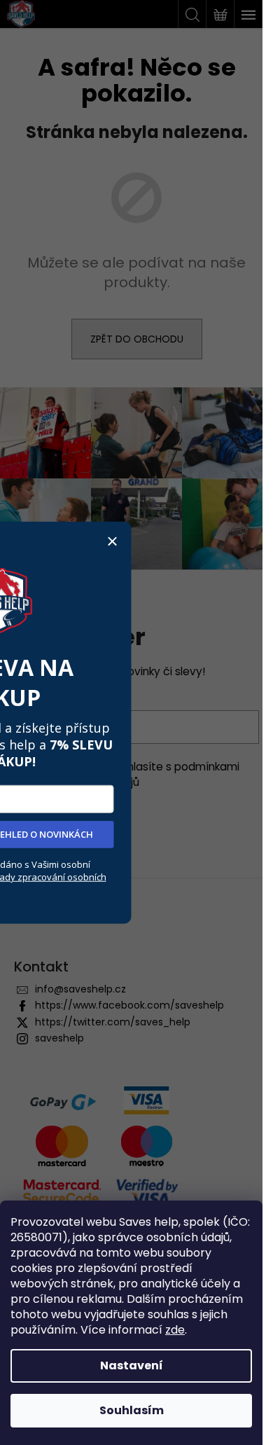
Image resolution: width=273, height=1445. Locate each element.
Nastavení (131, 1365)
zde (175, 1330)
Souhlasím (131, 1410)
